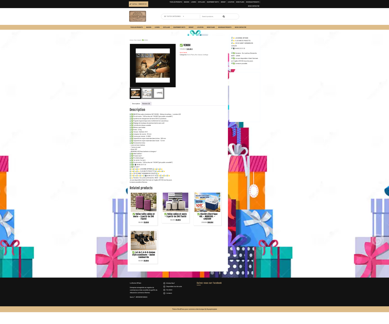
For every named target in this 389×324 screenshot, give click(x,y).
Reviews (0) (146, 103)
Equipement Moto (213, 2)
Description (136, 103)
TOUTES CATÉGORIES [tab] (173, 16)
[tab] (136, 104)
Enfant (223, 2)
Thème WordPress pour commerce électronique (188, 309)
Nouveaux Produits (252, 2)
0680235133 (142, 3)
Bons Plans (240, 2)
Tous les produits (176, 2)
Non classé (137, 40)
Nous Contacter (253, 6)
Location (231, 2)
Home (131, 40)
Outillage (201, 2)
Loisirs (193, 2)
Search (223, 16)
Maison (186, 2)
